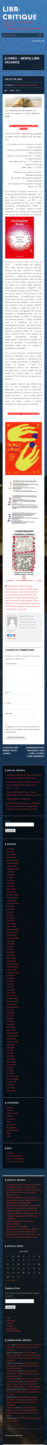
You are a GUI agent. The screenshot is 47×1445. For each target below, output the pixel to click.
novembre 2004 (12, 1079)
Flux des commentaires (15, 1159)
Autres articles (11, 638)
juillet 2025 (11, 875)
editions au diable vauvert (29, 589)
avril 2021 (10, 1022)
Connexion (10, 1153)
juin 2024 (10, 912)
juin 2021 (10, 1016)
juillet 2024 (11, 909)
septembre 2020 (13, 1042)
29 (8, 1277)
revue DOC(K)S (11, 606)
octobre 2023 (11, 935)
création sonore (12, 1113)
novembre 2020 (12, 1036)
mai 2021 (10, 1019)
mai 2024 (10, 915)
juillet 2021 (11, 1013)
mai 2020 (10, 1053)
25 (23, 1273)
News (32, 85)
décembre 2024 (12, 895)
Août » (13, 1280)
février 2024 (11, 924)
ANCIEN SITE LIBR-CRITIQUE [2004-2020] (23, 29)
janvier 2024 (11, 927)
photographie (11, 1128)
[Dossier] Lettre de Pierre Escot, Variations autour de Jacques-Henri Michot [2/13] (23, 1365)
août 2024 (10, 906)
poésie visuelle (12, 1130)
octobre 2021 (11, 1004)
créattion (10, 1323)
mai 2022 (10, 984)
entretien (10, 1116)
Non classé (11, 1125)
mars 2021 (10, 1024)
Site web (8, 713)
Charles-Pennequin (25, 586)
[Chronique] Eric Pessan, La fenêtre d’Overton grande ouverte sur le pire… (23, 1392)
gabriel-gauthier (27, 598)
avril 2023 (10, 952)
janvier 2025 (11, 892)
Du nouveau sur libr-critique (17, 1226)
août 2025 (10, 872)
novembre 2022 (12, 967)
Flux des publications (15, 1156)
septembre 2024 (13, 903)
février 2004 (11, 1091)
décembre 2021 (12, 999)
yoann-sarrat (22, 609)
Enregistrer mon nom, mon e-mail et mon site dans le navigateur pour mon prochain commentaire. (22, 729)
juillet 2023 (11, 944)
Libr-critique (20, 13)
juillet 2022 (11, 978)
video (9, 1136)
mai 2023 (10, 950)
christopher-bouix (11, 589)
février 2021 (11, 1027)
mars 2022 (10, 990)
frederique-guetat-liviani (27, 595)
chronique (16, 85)
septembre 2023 (13, 938)
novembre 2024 (12, 898)
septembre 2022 (13, 973)
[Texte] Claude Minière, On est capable (10, 750)
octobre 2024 (11, 901)
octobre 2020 (11, 1039)
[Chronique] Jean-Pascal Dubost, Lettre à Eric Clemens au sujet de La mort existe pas (24, 1347)
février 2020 (11, 1062)
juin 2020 (10, 1050)
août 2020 (10, 1045)
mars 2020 (10, 1059)
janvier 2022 (11, 996)
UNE (35, 85)
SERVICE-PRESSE (14, 1331)
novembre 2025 (12, 863)
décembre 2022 (12, 964)
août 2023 (10, 941)
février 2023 (11, 958)
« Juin (7, 1280)
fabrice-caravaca (11, 592)
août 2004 (10, 1085)
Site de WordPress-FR (15, 1162)
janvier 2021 (11, 1030)
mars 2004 (10, 1088)
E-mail (8, 703)
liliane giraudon (26, 601)
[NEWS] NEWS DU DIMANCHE (19, 799)
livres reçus (25, 85)
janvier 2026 (11, 857)
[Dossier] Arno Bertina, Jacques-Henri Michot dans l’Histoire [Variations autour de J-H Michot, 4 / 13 (24, 785)
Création (10, 1110)
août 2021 (10, 1010)
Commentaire (11, 664)
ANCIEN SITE (12, 1328)
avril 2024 (10, 918)
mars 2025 (10, 886)
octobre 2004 (11, 1082)
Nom (7, 692)
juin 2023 (10, 947)
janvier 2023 (11, 961)
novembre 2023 (12, 932)
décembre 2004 (12, 1076)
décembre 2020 (12, 1033)
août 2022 (10, 975)
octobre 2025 (11, 866)
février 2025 (11, 889)
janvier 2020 (11, 1065)
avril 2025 (10, 883)
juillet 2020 (11, 1047)
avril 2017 (10, 1068)
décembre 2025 (12, 860)
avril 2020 (10, 1056)
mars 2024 (10, 921)
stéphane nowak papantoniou (29, 606)
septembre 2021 (13, 1007)
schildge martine (13, 1381)
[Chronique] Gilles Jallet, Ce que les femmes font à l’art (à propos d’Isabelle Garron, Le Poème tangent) (23, 1384)
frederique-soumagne (13, 598)
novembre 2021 (12, 1001)
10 (18, 1264)
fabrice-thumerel (25, 592)
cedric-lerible (12, 586)
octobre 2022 (11, 970)
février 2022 (11, 993)
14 (39, 1264)
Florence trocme (13, 1371)
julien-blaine (15, 601)
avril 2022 (10, 987)
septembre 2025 (13, 869)
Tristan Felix (11, 1379)
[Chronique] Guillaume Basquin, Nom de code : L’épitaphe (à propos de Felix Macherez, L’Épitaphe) (24, 1216)
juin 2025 (10, 878)
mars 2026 (10, 852)
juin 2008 (10, 1071)
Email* (7, 821)
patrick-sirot (35, 603)
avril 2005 (10, 1073)
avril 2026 (10, 849)
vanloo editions (11, 609)
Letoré (9, 1345)
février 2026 (11, 855)
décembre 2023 (12, 929)
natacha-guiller (24, 603)
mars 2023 (10, 955)
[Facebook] (43, 41)
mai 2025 (10, 880)
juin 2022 (10, 981)
